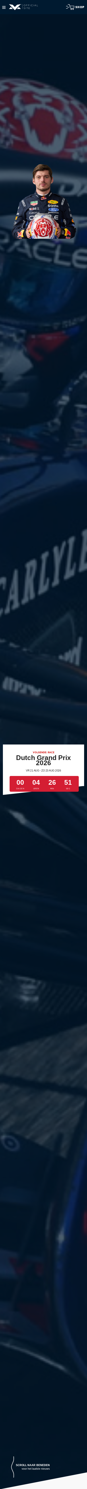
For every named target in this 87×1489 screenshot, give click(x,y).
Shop (79, 7)
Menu (4, 7)
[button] (30, 1467)
